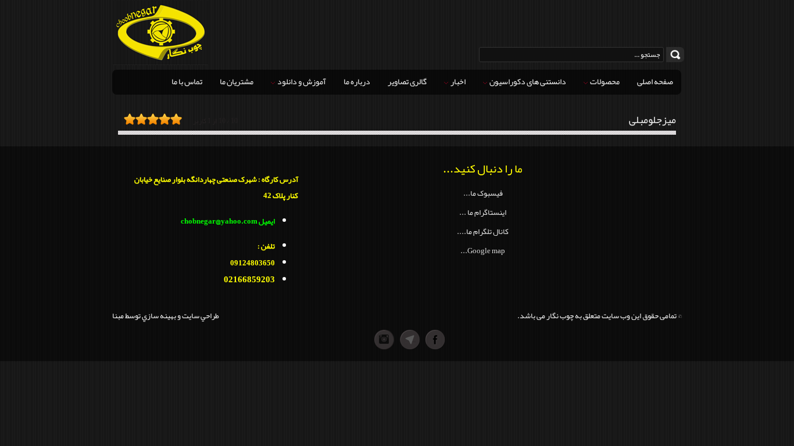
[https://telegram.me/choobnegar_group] (410, 340)
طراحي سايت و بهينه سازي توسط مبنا (165, 315)
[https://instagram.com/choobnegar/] (359, 340)
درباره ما (357, 81)
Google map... (482, 250)
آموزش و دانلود (301, 81)
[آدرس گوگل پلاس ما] (384, 340)
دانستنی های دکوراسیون (527, 81)
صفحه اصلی (655, 81)
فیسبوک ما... (483, 193)
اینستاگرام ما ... (482, 212)
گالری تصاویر (407, 81)
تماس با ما (186, 81)
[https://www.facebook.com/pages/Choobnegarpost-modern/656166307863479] (435, 340)
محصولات (604, 81)
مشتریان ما (236, 81)
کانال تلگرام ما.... (483, 231)
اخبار (457, 81)
